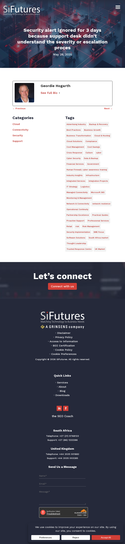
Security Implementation (78, 232)
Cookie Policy (63, 349)
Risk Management (91, 226)
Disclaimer (63, 332)
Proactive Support (75, 221)
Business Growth (92, 130)
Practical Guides (100, 215)
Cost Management (75, 147)
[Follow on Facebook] (65, 408)
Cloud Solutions (74, 141)
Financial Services (75, 164)
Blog (62, 390)
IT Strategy (72, 187)
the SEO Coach (62, 416)
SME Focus (99, 232)
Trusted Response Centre (79, 249)
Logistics (85, 187)
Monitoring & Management (79, 198)
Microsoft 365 (97, 192)
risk (77, 226)
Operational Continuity (77, 209)
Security (18, 135)
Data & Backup (91, 158)
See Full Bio (49, 92)
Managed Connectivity (77, 192)
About (62, 386)
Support (18, 141)
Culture (89, 153)
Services (62, 382)
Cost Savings (93, 147)
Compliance (91, 141)
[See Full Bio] (59, 93)
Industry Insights (75, 175)
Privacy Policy (63, 337)
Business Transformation (79, 136)
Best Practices (74, 130)
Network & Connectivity (78, 204)
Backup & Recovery (98, 124)
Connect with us (62, 286)
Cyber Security (74, 158)
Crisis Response (74, 153)
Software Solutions (76, 238)
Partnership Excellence (78, 215)
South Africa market (98, 238)
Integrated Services (76, 181)
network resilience (101, 204)
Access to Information (64, 341)
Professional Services (98, 221)
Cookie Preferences (63, 354)
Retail (69, 226)
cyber (98, 153)
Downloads (62, 395)
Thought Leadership (76, 243)
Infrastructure (92, 175)
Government (93, 164)
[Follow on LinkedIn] (59, 408)
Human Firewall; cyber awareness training (87, 170)
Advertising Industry (76, 124)
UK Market (100, 249)
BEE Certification (64, 345)
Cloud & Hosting (102, 136)
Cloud (16, 124)
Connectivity (20, 129)
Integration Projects (98, 181)
